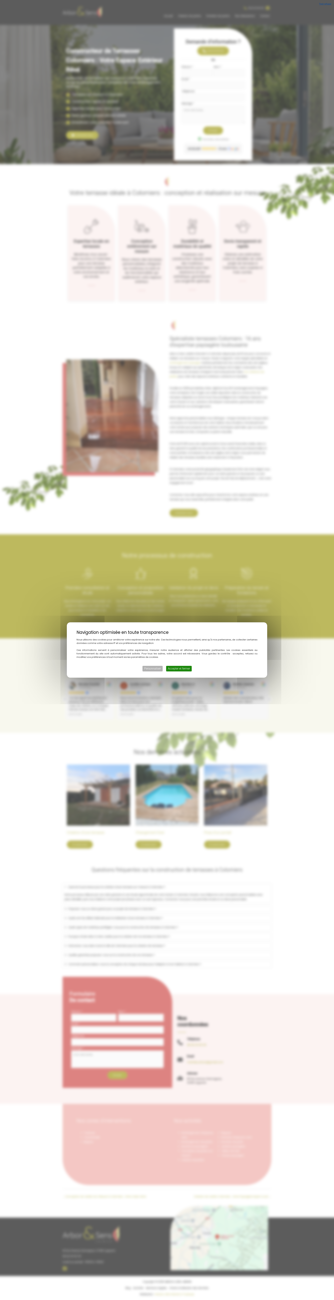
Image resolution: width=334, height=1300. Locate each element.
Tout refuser (325, 4)
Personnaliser (152, 668)
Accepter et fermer (179, 668)
